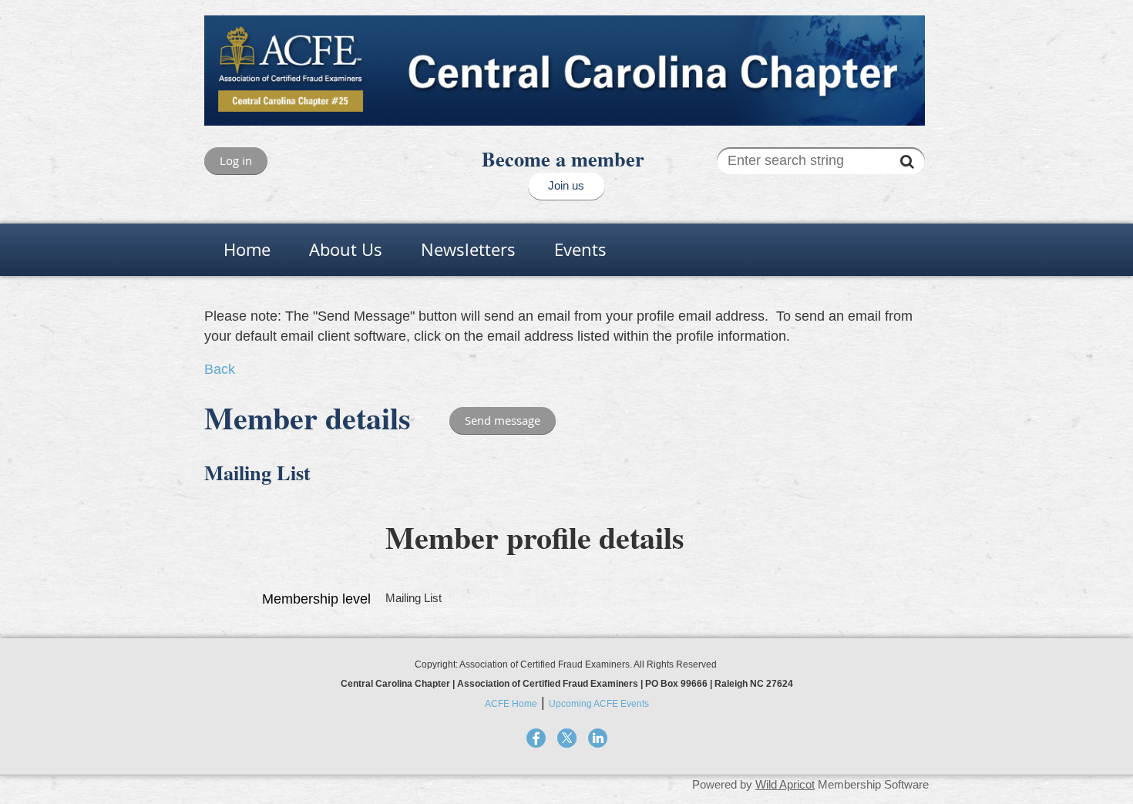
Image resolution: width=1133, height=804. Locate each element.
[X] (567, 738)
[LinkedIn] (597, 738)
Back (219, 369)
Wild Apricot (785, 784)
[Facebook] (536, 738)
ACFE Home (511, 703)
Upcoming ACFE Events (599, 703)
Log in (236, 160)
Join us (566, 185)
